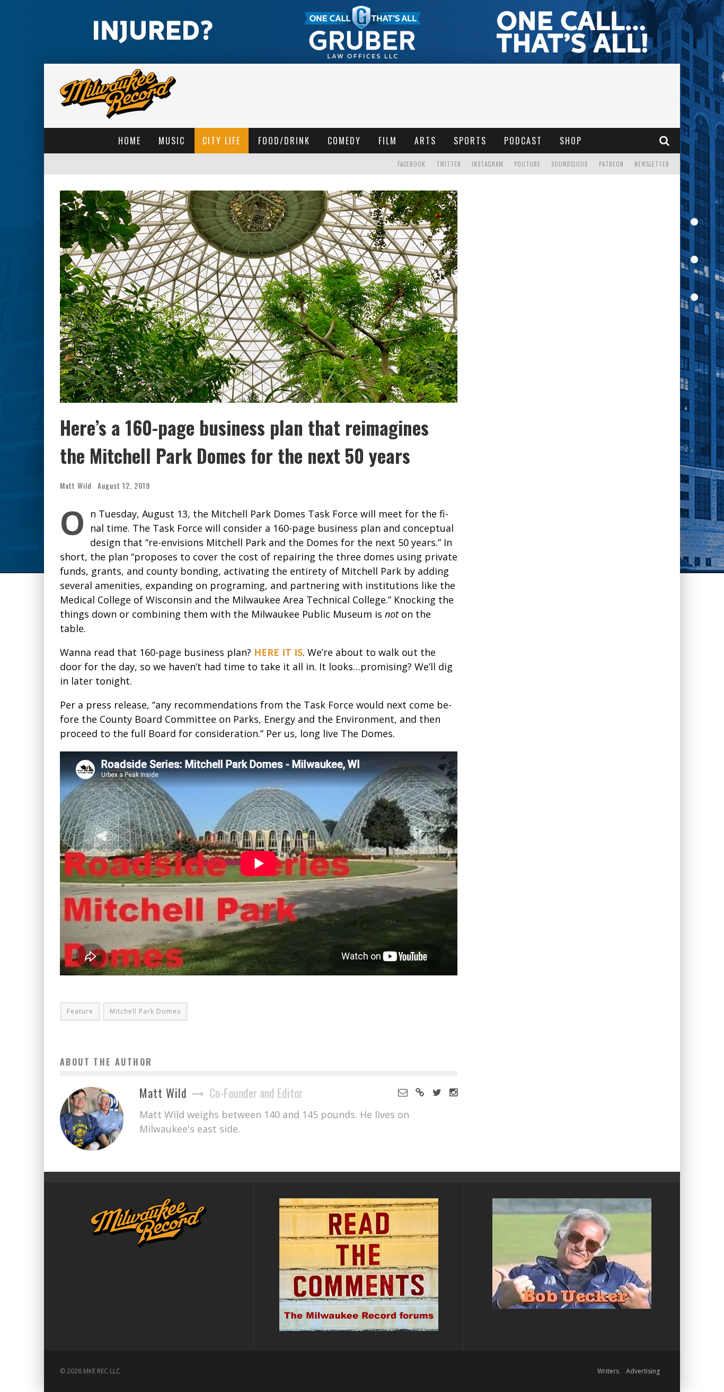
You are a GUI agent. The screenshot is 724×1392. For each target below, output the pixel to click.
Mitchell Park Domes (145, 1011)
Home (129, 140)
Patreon (611, 164)
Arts (425, 140)
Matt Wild (76, 485)
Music (171, 140)
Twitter (448, 164)
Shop (571, 140)
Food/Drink (284, 140)
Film (387, 140)
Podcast (523, 140)
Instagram (488, 164)
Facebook (412, 164)
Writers (608, 1371)
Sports (470, 140)
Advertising (643, 1371)
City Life (221, 140)
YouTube (527, 164)
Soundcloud (569, 164)
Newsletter (651, 164)
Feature (80, 1011)
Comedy (344, 140)
